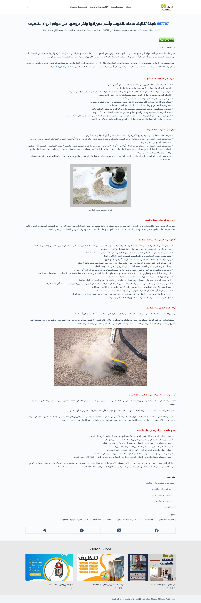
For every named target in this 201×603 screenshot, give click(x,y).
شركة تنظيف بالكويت (147, 519)
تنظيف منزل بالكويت (65, 584)
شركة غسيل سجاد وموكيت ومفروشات (74, 519)
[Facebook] (156, 530)
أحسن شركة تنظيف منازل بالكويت (161, 483)
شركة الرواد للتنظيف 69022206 (163, 584)
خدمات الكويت (117, 7)
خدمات (128, 7)
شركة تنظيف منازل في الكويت (112, 584)
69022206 (97, 584)
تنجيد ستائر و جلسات (78, 7)
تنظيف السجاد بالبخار (166, 519)
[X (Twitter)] (119, 530)
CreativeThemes (118, 599)
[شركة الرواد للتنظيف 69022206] (152, 567)
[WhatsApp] (81, 530)
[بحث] (27, 7)
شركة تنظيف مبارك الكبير (161, 495)
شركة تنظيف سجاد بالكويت (126, 519)
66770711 (165, 23)
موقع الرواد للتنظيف (58, 66)
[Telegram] (44, 530)
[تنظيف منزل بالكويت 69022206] (49, 567)
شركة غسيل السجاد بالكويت (102, 519)
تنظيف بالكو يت (169, 507)
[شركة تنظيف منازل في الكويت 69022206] (100, 567)
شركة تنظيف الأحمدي (162, 501)
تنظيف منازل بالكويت (99, 7)
